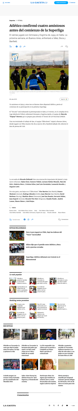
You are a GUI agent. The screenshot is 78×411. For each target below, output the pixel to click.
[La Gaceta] (39, 3)
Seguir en (63, 99)
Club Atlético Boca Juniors (25, 210)
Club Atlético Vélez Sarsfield (46, 210)
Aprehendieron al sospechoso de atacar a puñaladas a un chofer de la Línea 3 (22, 290)
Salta (35, 210)
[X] (54, 406)
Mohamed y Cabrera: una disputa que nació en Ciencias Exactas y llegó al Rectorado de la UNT (42, 317)
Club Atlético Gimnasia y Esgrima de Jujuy (34, 212)
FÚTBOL (20, 20)
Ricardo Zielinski (51, 212)
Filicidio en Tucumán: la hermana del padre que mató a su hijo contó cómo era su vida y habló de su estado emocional (42, 283)
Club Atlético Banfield (15, 212)
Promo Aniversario (61, 2)
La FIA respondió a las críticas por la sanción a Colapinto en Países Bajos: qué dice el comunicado (48, 349)
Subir (73, 405)
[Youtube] (67, 406)
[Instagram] (49, 406)
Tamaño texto (16, 219)
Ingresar (73, 2)
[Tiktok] (62, 406)
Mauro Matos (61, 212)
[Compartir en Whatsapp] (20, 47)
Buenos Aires (12, 210)
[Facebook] (58, 406)
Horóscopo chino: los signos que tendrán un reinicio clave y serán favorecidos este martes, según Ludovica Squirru (48, 379)
